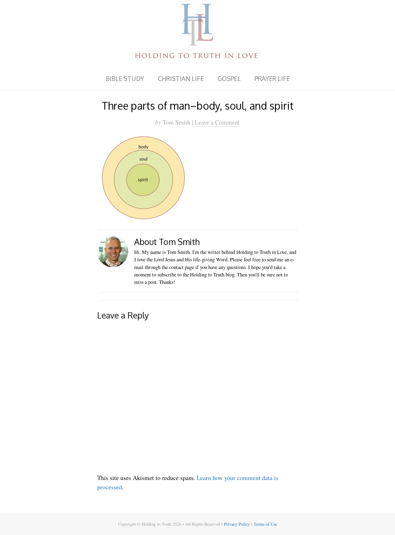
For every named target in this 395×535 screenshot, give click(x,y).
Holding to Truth (197, 33)
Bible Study (125, 78)
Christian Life (181, 78)
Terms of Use (265, 524)
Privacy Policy (237, 524)
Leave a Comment (217, 122)
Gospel (229, 78)
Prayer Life (272, 78)
